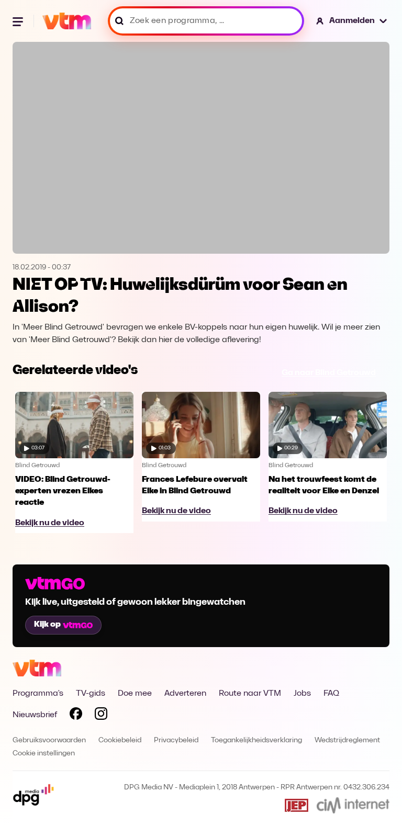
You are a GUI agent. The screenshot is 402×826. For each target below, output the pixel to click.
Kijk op (47, 624)
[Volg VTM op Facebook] (76, 715)
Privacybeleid (176, 740)
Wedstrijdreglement (347, 740)
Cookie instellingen (44, 753)
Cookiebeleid (119, 740)
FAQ (331, 693)
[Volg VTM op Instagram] (101, 715)
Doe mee (135, 693)
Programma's (38, 693)
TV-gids (90, 693)
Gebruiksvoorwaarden (49, 740)
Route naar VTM (250, 693)
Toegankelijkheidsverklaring (256, 740)
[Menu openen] (19, 21)
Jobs (302, 693)
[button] (352, 21)
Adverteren (185, 693)
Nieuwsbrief (35, 715)
